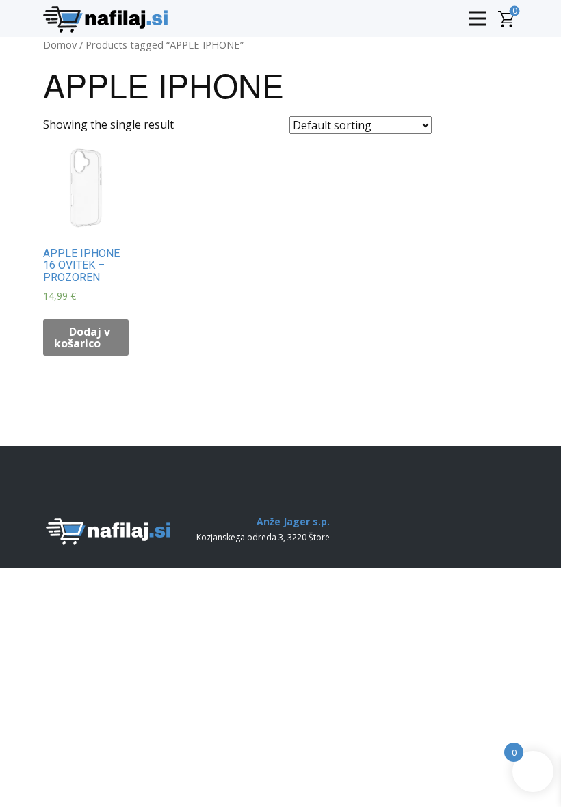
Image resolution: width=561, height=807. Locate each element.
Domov (60, 44)
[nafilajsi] (105, 19)
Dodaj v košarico (82, 337)
